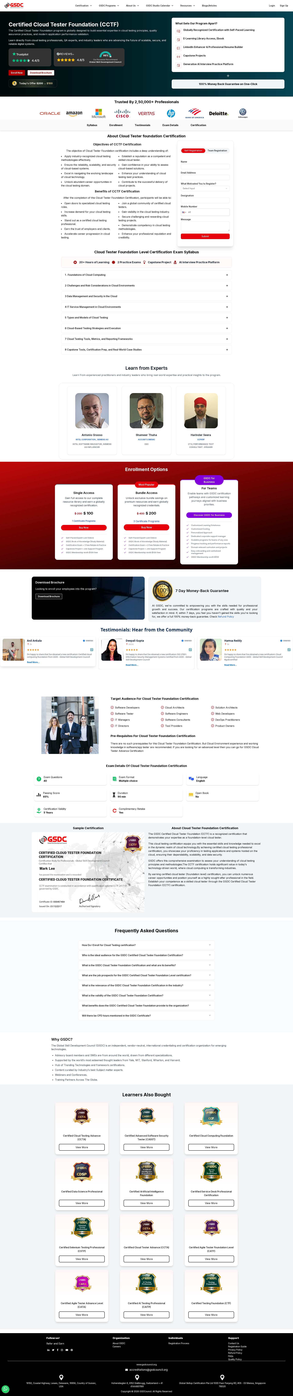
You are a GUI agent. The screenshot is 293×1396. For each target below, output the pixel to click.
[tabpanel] (205, 198)
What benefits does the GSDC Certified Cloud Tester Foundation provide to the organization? (135, 1005)
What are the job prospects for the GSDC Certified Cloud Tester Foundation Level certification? (136, 975)
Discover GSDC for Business (209, 515)
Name (184, 162)
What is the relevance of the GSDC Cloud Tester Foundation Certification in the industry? (132, 985)
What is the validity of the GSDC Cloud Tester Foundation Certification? (122, 995)
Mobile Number (189, 207)
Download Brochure (41, 72)
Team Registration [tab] (217, 150)
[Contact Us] (5, 1389)
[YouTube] (67, 1349)
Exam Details (170, 125)
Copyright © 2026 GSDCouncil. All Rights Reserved (146, 1391)
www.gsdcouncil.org (146, 1364)
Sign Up (284, 5)
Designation (187, 196)
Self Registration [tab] (193, 150)
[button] (184, 212)
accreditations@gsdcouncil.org (148, 1369)
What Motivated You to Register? (198, 184)
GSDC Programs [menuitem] (107, 5)
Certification (198, 125)
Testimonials (142, 125)
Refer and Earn (55, 1343)
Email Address (188, 173)
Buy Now (84, 527)
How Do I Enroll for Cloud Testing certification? (109, 945)
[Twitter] (53, 1349)
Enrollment (116, 125)
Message (186, 219)
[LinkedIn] (48, 1349)
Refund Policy (226, 616)
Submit (205, 236)
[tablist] (205, 150)
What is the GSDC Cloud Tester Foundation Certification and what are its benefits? (129, 965)
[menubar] (146, 5)
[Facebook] (57, 1349)
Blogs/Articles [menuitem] (209, 5)
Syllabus (92, 125)
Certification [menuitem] (82, 5)
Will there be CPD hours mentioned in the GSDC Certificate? (116, 1015)
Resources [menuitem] (186, 5)
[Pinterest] (72, 1349)
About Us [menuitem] (131, 5)
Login (272, 5)
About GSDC (119, 1343)
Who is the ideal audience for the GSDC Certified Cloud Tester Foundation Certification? (132, 955)
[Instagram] (62, 1349)
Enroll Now (17, 72)
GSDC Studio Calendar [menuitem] (158, 5)
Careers (117, 1346)
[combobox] (205, 188)
